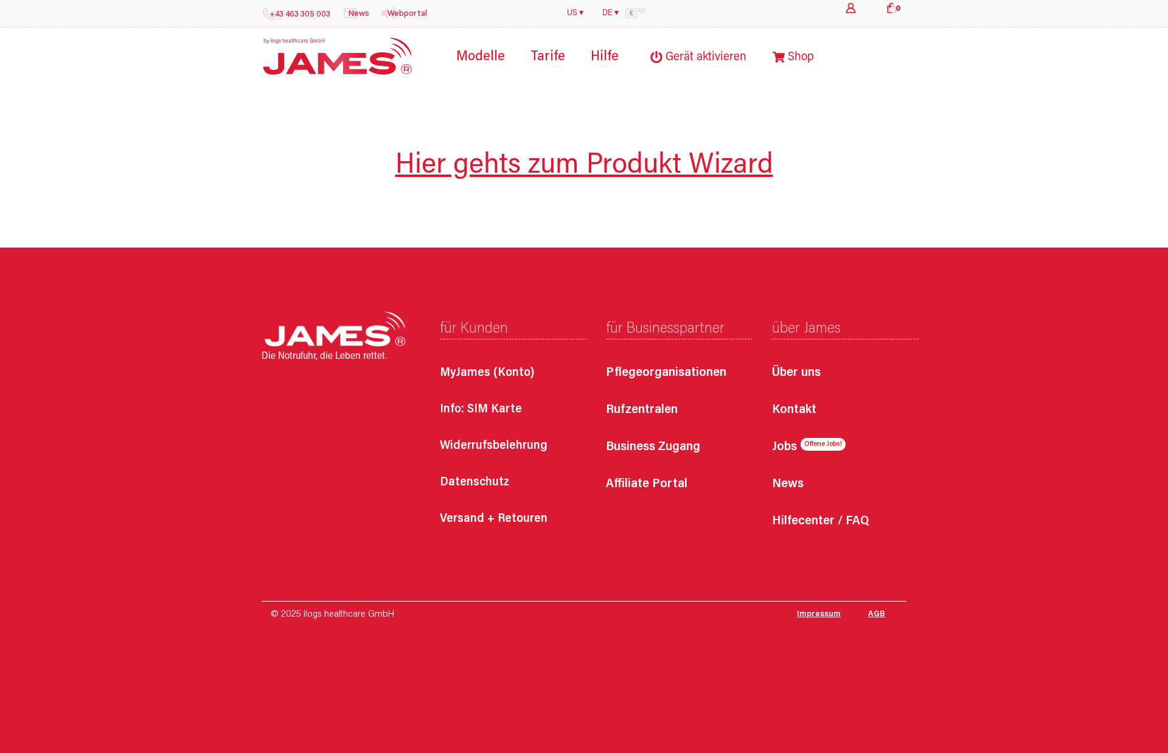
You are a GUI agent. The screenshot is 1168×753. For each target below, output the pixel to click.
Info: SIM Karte (481, 409)
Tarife (547, 57)
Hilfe (605, 57)
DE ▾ (610, 13)
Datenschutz (474, 482)
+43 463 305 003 (299, 14)
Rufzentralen (642, 410)
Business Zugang (653, 447)
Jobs (784, 447)
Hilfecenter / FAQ (820, 521)
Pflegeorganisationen (666, 373)
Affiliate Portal (646, 484)
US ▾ (575, 13)
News (788, 484)
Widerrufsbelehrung (494, 446)
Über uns (796, 373)
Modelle (480, 57)
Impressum (819, 614)
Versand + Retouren (494, 519)
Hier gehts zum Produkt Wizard (584, 166)
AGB (876, 614)
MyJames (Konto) (487, 373)
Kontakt (794, 410)
